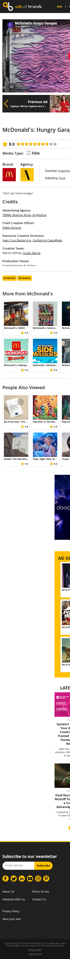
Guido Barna (31, 253)
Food (62, 178)
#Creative (24, 278)
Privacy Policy (10, 911)
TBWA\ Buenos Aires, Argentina (24, 215)
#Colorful (9, 278)
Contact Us (39, 899)
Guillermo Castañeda (47, 240)
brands (28, 6)
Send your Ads (11, 919)
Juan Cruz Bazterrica (16, 240)
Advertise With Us (13, 899)
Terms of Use (40, 892)
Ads (59, 7)
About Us (8, 892)
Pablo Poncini (11, 228)
